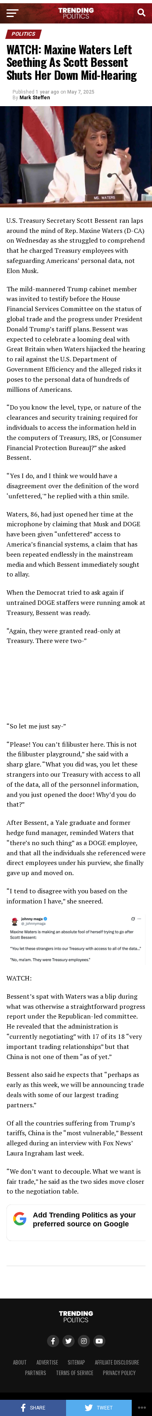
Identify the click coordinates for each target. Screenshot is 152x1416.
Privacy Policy (119, 1373)
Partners (35, 1373)
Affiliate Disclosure (117, 1362)
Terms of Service (74, 1373)
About (20, 1362)
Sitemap (76, 1362)
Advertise (47, 1362)
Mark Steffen (34, 97)
